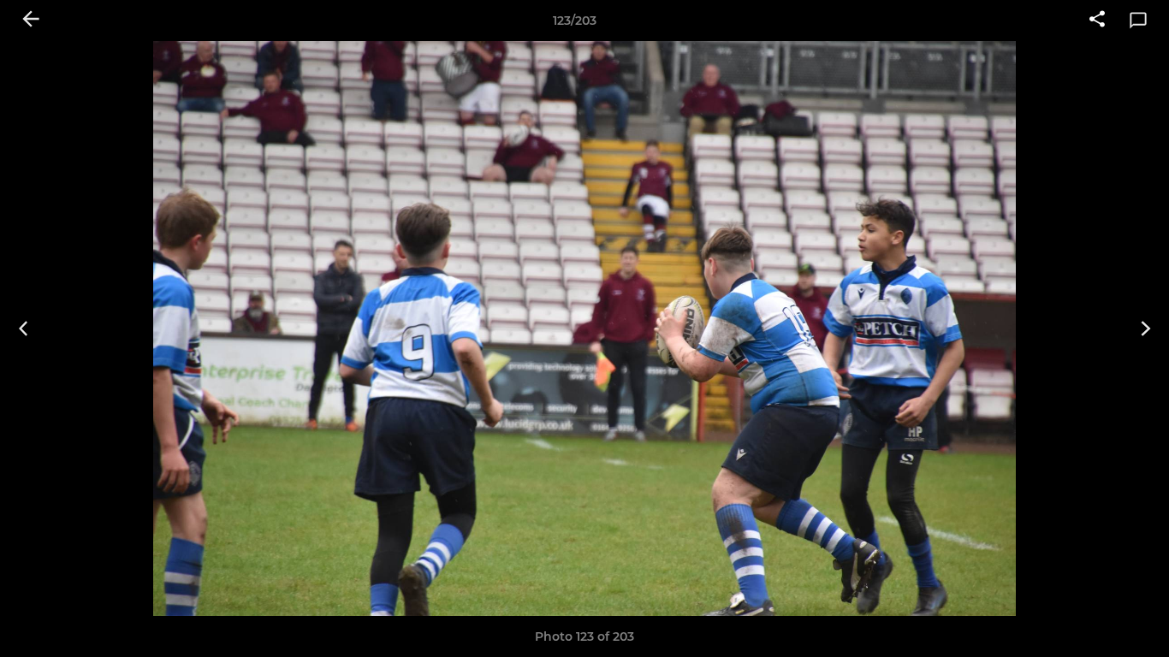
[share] (1097, 21)
